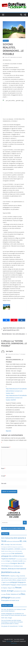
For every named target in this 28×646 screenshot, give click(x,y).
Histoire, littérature (8, 568)
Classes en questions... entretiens (11, 549)
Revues (18, 587)
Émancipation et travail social (10, 600)
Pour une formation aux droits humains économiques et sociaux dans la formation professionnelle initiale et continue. (12, 622)
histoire (21, 566)
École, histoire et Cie (13, 594)
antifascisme (9, 541)
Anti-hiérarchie (7, 538)
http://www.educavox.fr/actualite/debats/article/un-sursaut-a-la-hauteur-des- (16, 391)
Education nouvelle (17, 561)
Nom (3, 468)
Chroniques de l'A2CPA (6, 547)
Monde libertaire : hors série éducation (13, 334)
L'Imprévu (12, 576)
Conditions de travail (6, 553)
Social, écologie (7, 591)
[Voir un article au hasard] (25, 15)
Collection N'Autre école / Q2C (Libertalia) (13, 551)
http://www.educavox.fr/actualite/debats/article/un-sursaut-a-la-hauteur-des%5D (16, 398)
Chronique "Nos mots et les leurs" (13, 544)
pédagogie (13, 582)
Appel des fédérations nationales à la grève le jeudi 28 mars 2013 (14, 329)
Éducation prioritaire (16, 597)
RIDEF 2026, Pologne (6, 618)
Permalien (23, 354)
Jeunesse (6, 572)
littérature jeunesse (13, 578)
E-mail (3, 476)
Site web (3, 483)
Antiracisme (16, 541)
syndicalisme (17, 591)
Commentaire (5, 447)
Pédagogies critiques (15, 584)
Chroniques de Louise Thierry (17, 547)
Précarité (8, 582)
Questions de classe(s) (17, 57)
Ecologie (8, 561)
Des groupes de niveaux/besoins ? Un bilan (12, 626)
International (21, 568)
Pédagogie (5, 40)
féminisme (11, 566)
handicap (16, 566)
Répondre (8, 431)
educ (11, 561)
